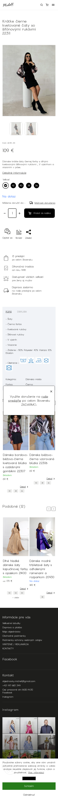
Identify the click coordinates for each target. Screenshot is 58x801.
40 (9, 491)
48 (42, 597)
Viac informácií (36, 772)
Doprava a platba (12, 627)
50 (22, 593)
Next (54, 508)
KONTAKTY (8, 648)
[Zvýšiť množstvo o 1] (19, 213)
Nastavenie (29, 778)
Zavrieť (47, 243)
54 (9, 593)
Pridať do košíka (42, 213)
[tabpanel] (15, 453)
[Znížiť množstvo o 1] (4, 213)
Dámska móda (33, 379)
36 (22, 491)
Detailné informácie (14, 173)
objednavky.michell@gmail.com (18, 681)
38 (16, 491)
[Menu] (53, 5)
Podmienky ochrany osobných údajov (22, 640)
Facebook (7, 692)
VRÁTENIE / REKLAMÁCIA (15, 644)
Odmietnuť (29, 794)
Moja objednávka (11, 631)
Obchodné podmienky (14, 635)
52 (16, 593)
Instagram (7, 696)
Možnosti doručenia (44, 202)
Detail (23, 486)
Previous (49, 508)
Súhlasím (29, 786)
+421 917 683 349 (11, 685)
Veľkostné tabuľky (11, 623)
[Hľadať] (41, 4)
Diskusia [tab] (22, 311)
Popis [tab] (9, 311)
